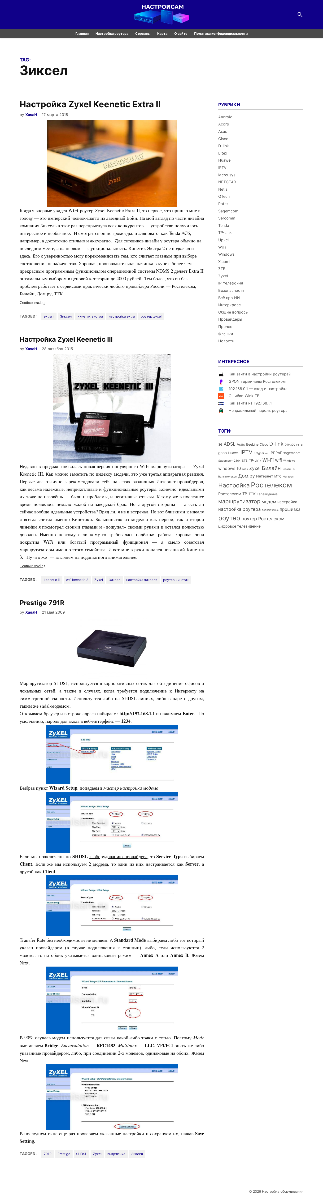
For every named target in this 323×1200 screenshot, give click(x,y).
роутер (229, 518)
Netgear (258, 453)
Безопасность (231, 290)
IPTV (222, 167)
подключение (270, 510)
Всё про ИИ (229, 297)
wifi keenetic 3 (77, 580)
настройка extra (122, 316)
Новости (226, 341)
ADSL (230, 444)
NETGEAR (227, 182)
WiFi (222, 247)
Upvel (223, 239)
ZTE (221, 268)
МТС (278, 476)
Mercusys (226, 174)
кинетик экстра (90, 316)
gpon (222, 453)
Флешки (225, 333)
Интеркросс (229, 304)
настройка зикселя (141, 580)
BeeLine (252, 444)
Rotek (223, 203)
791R (48, 1154)
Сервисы (142, 33)
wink (245, 469)
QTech (224, 196)
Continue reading (42, 302)
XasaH (31, 114)
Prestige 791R (42, 603)
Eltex (222, 153)
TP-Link (225, 232)
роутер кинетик (176, 580)
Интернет (264, 476)
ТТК (252, 494)
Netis (222, 189)
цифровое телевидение (239, 526)
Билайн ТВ (288, 469)
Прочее (225, 326)
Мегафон (288, 476)
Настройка (234, 485)
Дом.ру (246, 476)
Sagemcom (228, 211)
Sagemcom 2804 (229, 460)
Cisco (223, 138)
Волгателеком (227, 476)
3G (220, 444)
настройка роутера (239, 509)
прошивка (290, 509)
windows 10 (229, 468)
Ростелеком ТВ (232, 493)
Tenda (223, 225)
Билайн (271, 468)
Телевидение (267, 494)
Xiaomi (224, 261)
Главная (82, 33)
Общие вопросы (233, 312)
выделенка (116, 1154)
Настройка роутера (112, 33)
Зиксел (66, 316)
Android (225, 117)
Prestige (63, 1154)
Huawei (224, 160)
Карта (162, 33)
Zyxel (98, 580)
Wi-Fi (268, 460)
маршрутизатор (239, 501)
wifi (278, 460)
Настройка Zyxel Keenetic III (66, 339)
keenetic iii (52, 580)
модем (269, 501)
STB (245, 460)
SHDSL (81, 1154)
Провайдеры (230, 319)
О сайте (180, 33)
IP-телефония (230, 283)
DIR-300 (290, 444)
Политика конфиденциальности (221, 33)
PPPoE (276, 453)
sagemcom (291, 453)
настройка (287, 501)
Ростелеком (271, 485)
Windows (226, 254)
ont (267, 453)
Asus (222, 131)
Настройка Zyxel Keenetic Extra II (90, 104)
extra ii (49, 316)
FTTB (299, 444)
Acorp (223, 124)
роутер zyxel (151, 316)
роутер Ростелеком (262, 518)
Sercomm (226, 218)
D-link (223, 145)
